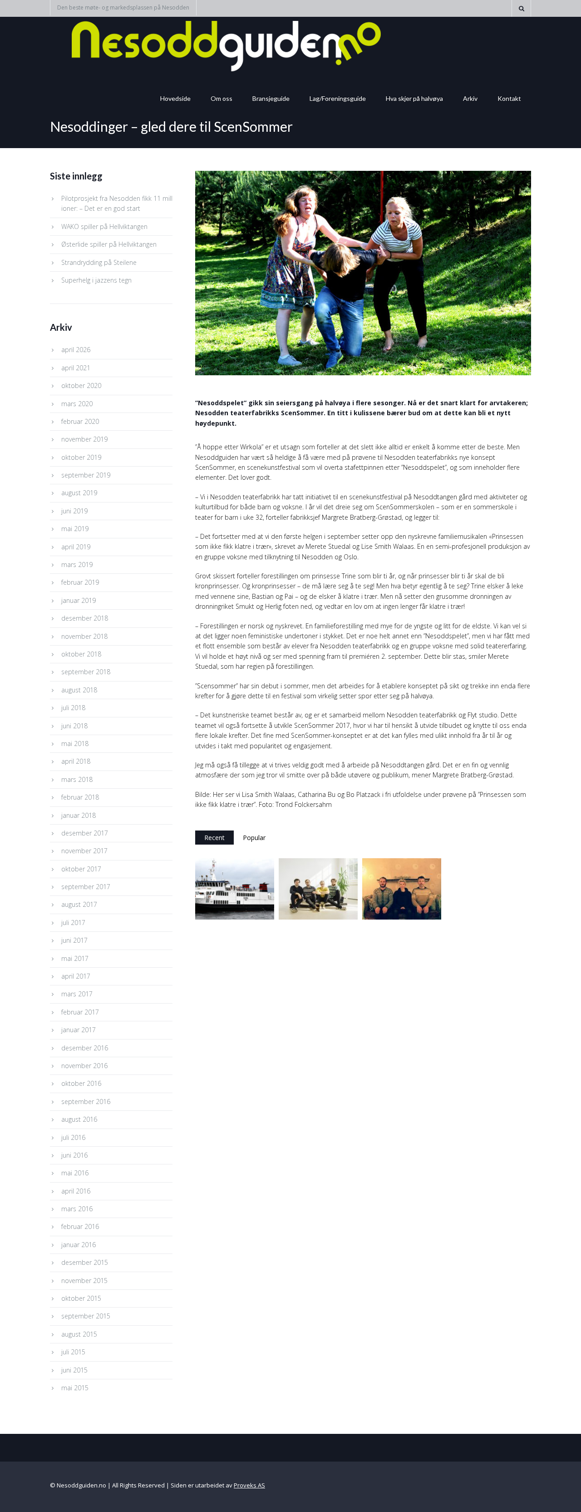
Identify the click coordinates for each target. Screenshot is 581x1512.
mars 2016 (77, 1208)
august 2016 (79, 1119)
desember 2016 (84, 1048)
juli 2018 (73, 707)
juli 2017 (73, 922)
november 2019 (84, 439)
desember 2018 (84, 618)
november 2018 (84, 636)
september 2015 (85, 1316)
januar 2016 (78, 1244)
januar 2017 (78, 1029)
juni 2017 (74, 940)
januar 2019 (78, 600)
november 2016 (84, 1065)
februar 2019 (80, 582)
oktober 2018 (81, 654)
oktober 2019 (81, 457)
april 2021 (75, 367)
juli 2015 (73, 1352)
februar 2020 (80, 421)
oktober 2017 (81, 869)
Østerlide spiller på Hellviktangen (109, 244)
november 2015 (84, 1280)
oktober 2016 (81, 1083)
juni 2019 (74, 511)
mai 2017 (75, 958)
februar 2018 (80, 797)
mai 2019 (75, 528)
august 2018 (79, 690)
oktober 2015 (81, 1298)
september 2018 (85, 671)
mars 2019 (77, 564)
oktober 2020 (81, 385)
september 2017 (85, 886)
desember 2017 (84, 833)
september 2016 (85, 1101)
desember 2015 (84, 1262)
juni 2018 (74, 725)
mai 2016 (75, 1173)
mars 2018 (77, 779)
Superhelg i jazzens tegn (96, 280)
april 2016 (75, 1191)
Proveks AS (249, 1485)
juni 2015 (74, 1370)
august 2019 (79, 492)
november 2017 (84, 850)
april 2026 (75, 349)
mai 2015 (75, 1387)
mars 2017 (77, 994)
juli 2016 (73, 1137)
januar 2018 (78, 815)
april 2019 (75, 546)
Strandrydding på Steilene (99, 262)
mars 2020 (77, 403)
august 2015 (79, 1334)
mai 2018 (75, 743)
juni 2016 (74, 1155)
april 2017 (75, 976)
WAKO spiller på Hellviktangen (104, 226)
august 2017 (79, 904)
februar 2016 (80, 1226)
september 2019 (85, 475)
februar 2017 (80, 1012)
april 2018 (75, 761)
